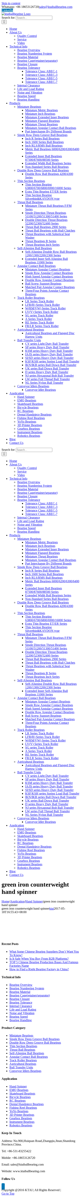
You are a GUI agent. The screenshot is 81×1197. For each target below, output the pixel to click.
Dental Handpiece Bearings (26, 1104)
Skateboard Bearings (22, 1093)
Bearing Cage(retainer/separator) (29, 995)
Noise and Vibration (21, 1013)
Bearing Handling (20, 1020)
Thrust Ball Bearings (22, 1049)
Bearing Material (19, 992)
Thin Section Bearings (23, 1046)
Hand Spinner (18, 1086)
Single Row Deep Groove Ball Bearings (34, 1039)
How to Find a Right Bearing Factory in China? (39, 969)
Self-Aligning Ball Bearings (26, 1053)
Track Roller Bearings (23, 1060)
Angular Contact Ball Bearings (28, 1056)
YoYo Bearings (18, 1111)
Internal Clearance (20, 1006)
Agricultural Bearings (22, 1063)
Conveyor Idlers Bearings (25, 1071)
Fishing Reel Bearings (23, 1107)
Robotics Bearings (20, 1125)
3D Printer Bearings (21, 1114)
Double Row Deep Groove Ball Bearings (35, 1042)
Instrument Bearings (21, 1121)
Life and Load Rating (22, 1009)
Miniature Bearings (21, 1035)
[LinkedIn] (3, 1186)
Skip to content (11, 3)
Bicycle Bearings (20, 1097)
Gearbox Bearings (20, 1118)
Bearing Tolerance (20, 1002)
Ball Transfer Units (21, 1067)
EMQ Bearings (18, 1090)
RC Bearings (17, 1100)
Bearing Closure (19, 999)
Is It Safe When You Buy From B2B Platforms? (39, 958)
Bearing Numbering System (26, 988)
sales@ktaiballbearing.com (55, 6)
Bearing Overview (20, 984)
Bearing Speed (18, 1016)
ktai (51, 908)
